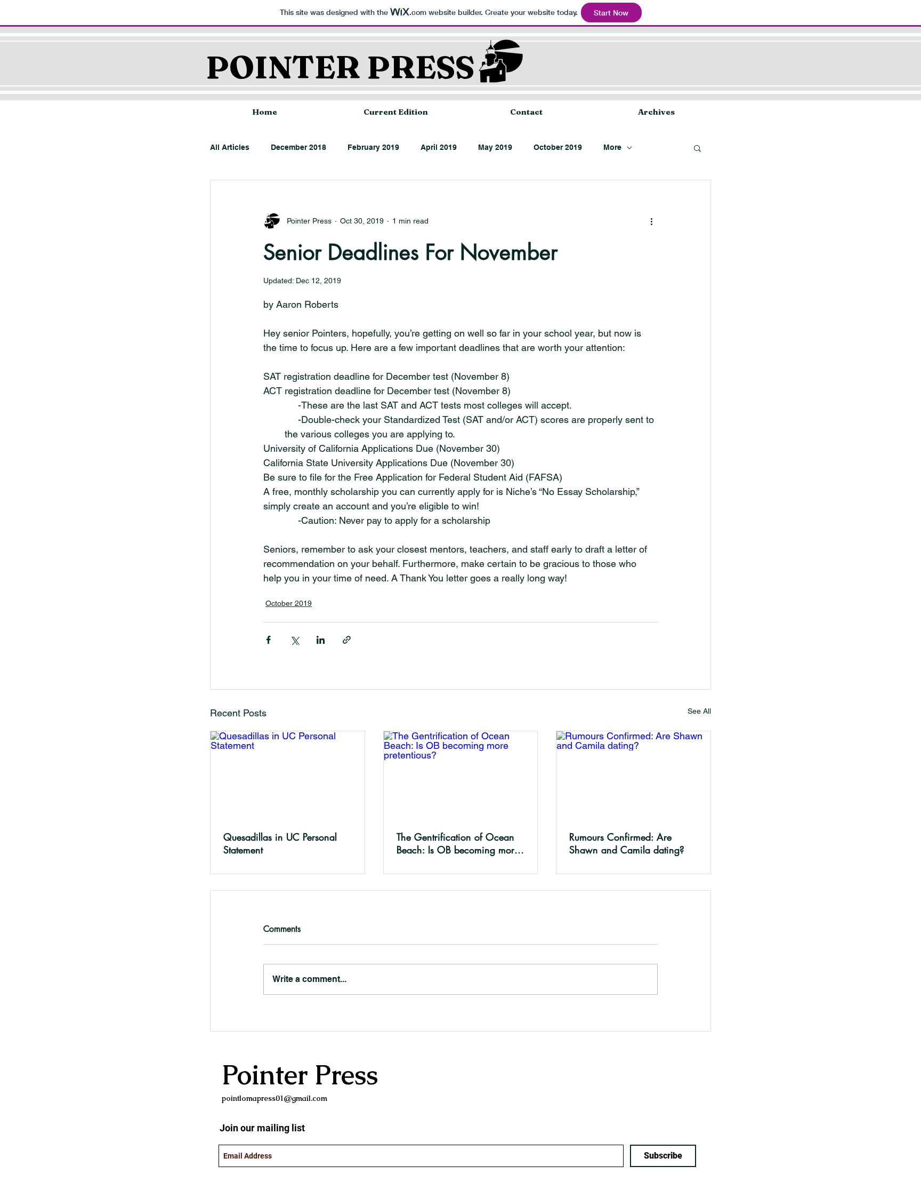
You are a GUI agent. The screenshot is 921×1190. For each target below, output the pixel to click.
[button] (697, 147)
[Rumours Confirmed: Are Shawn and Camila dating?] (633, 774)
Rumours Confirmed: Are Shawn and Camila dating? (626, 843)
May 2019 (495, 147)
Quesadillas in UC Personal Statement (280, 843)
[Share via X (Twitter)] (294, 640)
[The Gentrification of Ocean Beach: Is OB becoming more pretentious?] (461, 774)
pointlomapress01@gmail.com (274, 1098)
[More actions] (651, 220)
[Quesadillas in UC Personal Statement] (288, 774)
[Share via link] (347, 640)
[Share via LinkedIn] (321, 640)
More (612, 147)
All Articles (229, 147)
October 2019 (558, 147)
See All (699, 711)
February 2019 (373, 147)
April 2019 (439, 147)
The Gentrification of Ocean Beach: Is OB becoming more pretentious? (458, 843)
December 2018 (298, 147)
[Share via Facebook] (268, 640)
